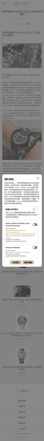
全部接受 (16, 262)
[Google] (34, 247)
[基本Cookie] (34, 209)
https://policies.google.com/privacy (18, 252)
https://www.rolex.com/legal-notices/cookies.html (16, 231)
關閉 (38, 178)
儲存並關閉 (28, 262)
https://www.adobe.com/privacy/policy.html (21, 234)
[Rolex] (34, 224)
